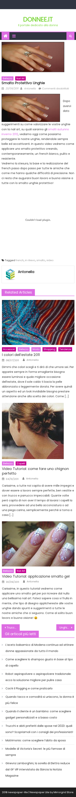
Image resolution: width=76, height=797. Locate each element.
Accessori (9, 349)
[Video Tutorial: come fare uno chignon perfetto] (38, 431)
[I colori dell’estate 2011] (38, 322)
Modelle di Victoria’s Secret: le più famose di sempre (35, 752)
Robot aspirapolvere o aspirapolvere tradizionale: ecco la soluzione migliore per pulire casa (38, 677)
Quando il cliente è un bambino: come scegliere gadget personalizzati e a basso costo (38, 714)
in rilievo (30, 260)
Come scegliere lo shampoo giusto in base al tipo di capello (39, 662)
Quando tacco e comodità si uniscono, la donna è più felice (39, 700)
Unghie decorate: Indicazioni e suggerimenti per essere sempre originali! (67, 627)
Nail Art (20, 78)
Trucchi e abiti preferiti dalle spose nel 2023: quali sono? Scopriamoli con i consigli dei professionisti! (39, 729)
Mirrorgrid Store (63, 792)
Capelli (21, 463)
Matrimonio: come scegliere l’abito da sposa (35, 740)
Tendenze (65, 349)
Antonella (30, 88)
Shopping (49, 349)
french (20, 260)
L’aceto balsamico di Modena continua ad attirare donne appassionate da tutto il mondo (39, 648)
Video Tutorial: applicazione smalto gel (36, 576)
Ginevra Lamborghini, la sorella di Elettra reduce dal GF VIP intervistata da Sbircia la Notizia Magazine (37, 769)
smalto (40, 260)
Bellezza (7, 78)
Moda (36, 349)
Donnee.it (38, 19)
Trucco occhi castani (13, 627)
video (50, 260)
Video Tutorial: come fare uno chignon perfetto (35, 471)
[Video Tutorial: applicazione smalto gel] (38, 543)
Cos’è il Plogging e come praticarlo (29, 688)
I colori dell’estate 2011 (21, 354)
